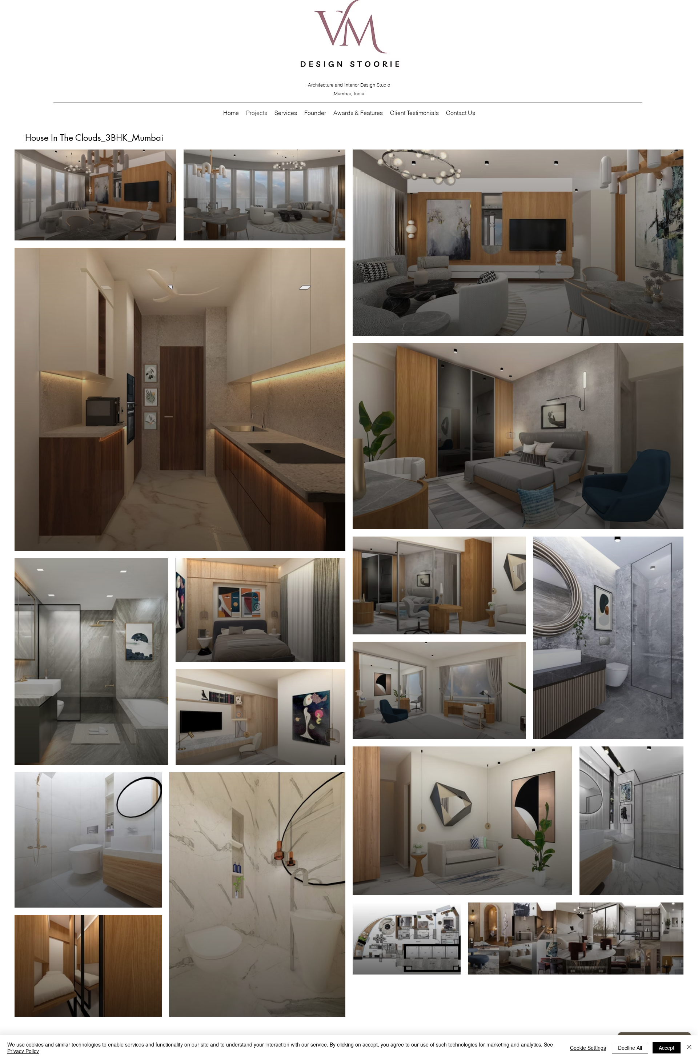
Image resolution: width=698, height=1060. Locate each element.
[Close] (689, 1047)
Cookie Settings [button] (588, 1047)
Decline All (630, 1047)
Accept (666, 1047)
